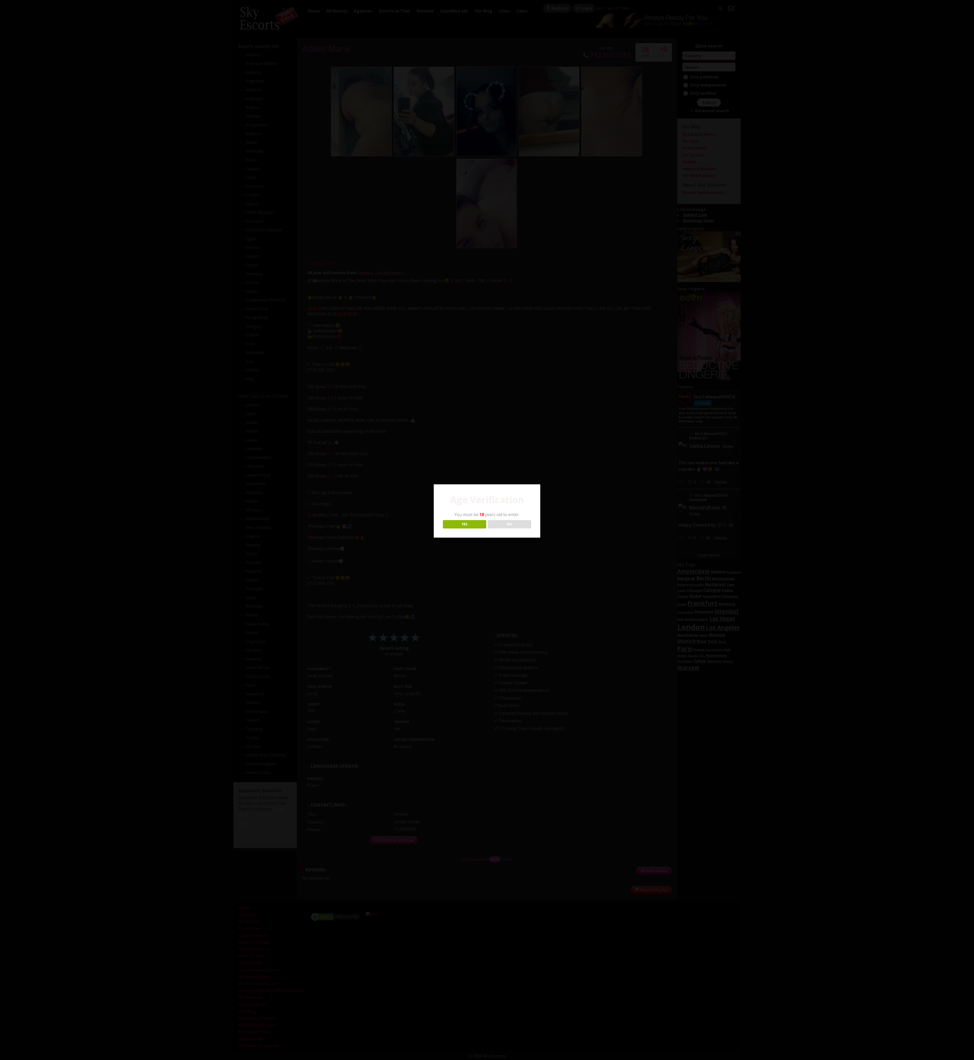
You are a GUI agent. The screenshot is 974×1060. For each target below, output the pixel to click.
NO (509, 524)
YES (464, 524)
